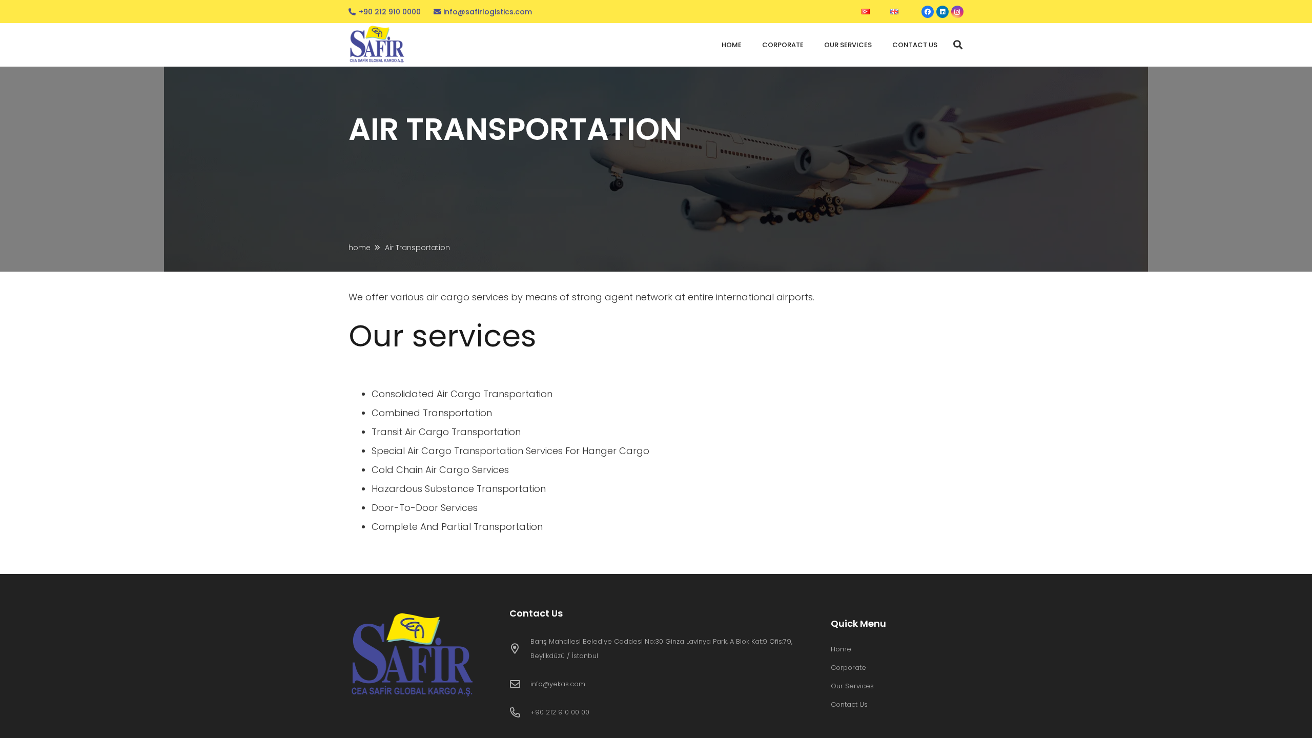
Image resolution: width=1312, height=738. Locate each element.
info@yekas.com (557, 684)
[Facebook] (927, 12)
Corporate (848, 667)
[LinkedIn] (942, 12)
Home (841, 649)
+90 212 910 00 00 (559, 712)
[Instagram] (957, 12)
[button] (958, 44)
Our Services (852, 686)
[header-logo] (378, 45)
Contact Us (849, 704)
